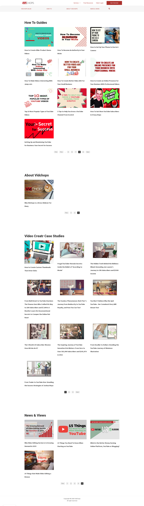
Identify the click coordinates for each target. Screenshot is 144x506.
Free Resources (88, 3)
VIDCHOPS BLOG (26, 9)
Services (76, 3)
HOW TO (49, 9)
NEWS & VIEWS (94, 9)
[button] (79, 3)
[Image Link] (39, 37)
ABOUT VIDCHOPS (72, 9)
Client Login (99, 3)
